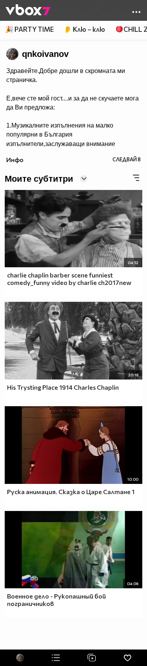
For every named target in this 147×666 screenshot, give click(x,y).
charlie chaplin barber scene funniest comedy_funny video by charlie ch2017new (69, 278)
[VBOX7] (28, 10)
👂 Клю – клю (84, 29)
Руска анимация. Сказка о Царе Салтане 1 (70, 491)
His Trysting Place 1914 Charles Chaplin (63, 387)
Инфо (15, 159)
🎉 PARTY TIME (29, 29)
